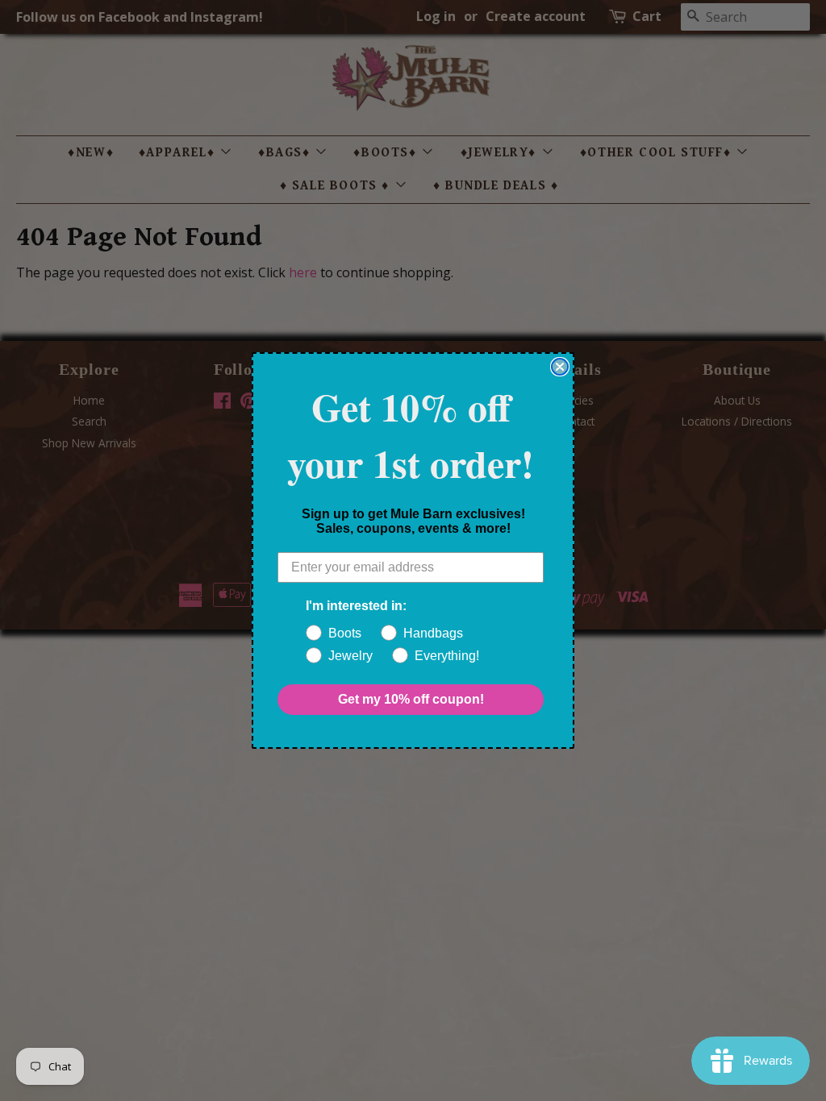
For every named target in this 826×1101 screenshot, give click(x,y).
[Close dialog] (560, 367)
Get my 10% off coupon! (411, 699)
